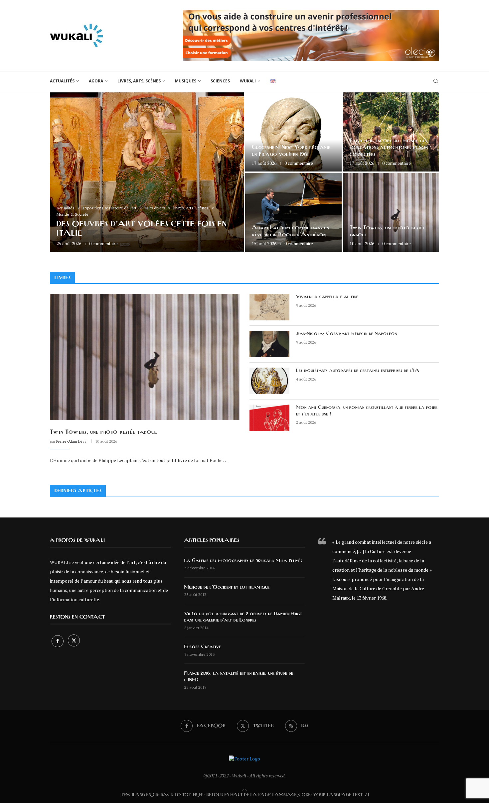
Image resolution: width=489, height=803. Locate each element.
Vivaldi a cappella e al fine (327, 296)
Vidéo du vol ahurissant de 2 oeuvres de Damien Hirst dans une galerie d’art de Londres (243, 617)
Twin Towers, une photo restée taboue (103, 432)
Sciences (220, 81)
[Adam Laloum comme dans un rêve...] (293, 212)
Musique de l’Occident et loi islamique (226, 587)
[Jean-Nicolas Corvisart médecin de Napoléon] (269, 344)
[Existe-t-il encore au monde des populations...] (391, 132)
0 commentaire (103, 244)
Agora (96, 81)
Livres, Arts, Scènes (139, 81)
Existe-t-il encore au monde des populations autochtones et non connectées (389, 147)
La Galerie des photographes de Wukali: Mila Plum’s (243, 560)
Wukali (248, 81)
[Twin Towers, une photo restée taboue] (391, 212)
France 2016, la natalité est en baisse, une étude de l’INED (238, 676)
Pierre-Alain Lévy (71, 441)
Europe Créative (202, 646)
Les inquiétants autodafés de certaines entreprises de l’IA (358, 370)
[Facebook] (58, 641)
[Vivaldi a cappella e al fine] (269, 307)
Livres (63, 278)
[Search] (435, 81)
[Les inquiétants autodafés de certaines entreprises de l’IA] (269, 381)
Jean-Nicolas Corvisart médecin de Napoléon (346, 333)
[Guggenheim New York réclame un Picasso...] (293, 132)
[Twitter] (74, 641)
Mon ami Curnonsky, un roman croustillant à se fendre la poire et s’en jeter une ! (366, 410)
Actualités (62, 81)
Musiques (185, 81)
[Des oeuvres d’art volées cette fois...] (147, 172)
